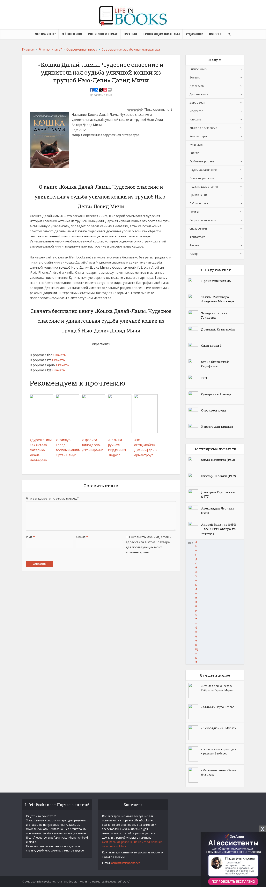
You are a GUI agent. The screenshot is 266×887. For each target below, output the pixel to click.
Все (190, 543)
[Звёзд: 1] (128, 109)
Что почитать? (45, 34)
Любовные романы (202, 161)
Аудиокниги (194, 34)
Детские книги (198, 94)
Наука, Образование (203, 170)
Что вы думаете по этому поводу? (52, 498)
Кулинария (196, 144)
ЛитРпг (194, 153)
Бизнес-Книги (198, 69)
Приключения (198, 195)
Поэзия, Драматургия (203, 186)
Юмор (193, 254)
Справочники (198, 228)
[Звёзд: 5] (141, 109)
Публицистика (198, 203)
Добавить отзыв (101, 95)
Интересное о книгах (103, 34)
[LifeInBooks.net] (133, 16)
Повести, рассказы (201, 178)
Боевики (195, 77)
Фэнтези (195, 245)
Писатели (130, 34)
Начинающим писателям (161, 34)
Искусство (196, 111)
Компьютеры (198, 136)
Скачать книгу (86, 157)
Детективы (196, 86)
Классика (195, 119)
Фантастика (197, 237)
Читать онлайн (86, 146)
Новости (215, 34)
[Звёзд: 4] (138, 109)
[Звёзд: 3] (135, 109)
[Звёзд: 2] (132, 109)
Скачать (59, 355)
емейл (82, 537)
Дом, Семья (197, 102)
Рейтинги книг (72, 34)
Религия (194, 212)
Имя (30, 537)
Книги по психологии (203, 128)
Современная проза (202, 220)
